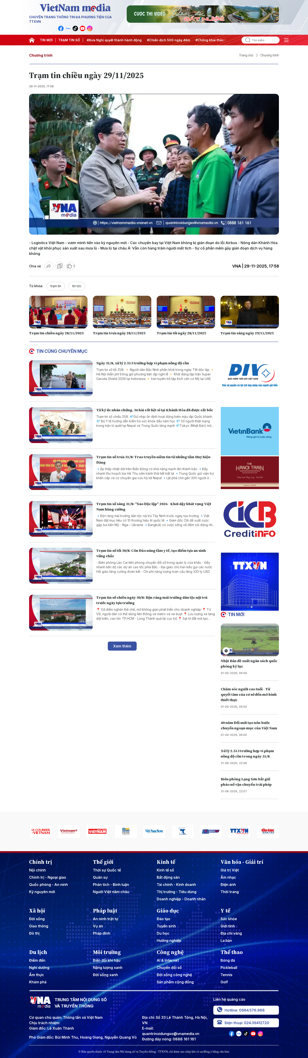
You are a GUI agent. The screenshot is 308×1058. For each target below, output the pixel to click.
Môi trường (107, 952)
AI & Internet (168, 960)
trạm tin (56, 286)
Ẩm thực (36, 975)
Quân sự (100, 877)
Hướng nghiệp (169, 940)
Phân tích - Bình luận (111, 884)
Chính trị (40, 862)
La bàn (226, 940)
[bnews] (97, 831)
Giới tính (228, 926)
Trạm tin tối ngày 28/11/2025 (181, 332)
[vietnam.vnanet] (68, 831)
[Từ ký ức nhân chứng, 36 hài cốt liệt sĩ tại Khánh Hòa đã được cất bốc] (61, 425)
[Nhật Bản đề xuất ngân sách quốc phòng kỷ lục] (250, 640)
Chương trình (41, 55)
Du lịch (38, 952)
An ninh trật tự (105, 919)
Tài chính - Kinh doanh (176, 884)
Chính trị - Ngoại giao (47, 877)
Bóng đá (228, 960)
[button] (248, 607)
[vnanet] (210, 831)
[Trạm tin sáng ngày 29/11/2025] (250, 312)
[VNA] (61, 28)
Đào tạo (163, 919)
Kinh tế (166, 862)
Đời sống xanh (105, 975)
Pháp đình (101, 933)
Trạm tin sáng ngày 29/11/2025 (247, 332)
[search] (246, 40)
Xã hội (37, 910)
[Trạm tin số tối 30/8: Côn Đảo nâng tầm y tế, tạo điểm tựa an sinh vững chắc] (61, 566)
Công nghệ (170, 952)
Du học (163, 933)
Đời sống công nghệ (174, 975)
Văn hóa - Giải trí (242, 862)
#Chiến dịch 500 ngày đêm (145, 40)
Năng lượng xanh (107, 967)
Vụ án (98, 926)
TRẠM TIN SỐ (69, 40)
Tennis (226, 975)
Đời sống (37, 919)
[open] (286, 40)
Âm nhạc (228, 877)
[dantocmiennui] (154, 831)
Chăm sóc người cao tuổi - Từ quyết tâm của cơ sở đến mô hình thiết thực (249, 694)
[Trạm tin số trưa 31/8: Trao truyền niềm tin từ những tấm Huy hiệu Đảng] (61, 472)
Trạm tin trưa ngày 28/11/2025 (119, 332)
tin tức (76, 286)
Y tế (225, 910)
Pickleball (229, 967)
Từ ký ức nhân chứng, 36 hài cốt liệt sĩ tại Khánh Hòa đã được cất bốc (154, 409)
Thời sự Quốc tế (107, 870)
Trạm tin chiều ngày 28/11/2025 (56, 332)
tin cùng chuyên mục (61, 351)
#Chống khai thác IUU (190, 40)
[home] (31, 40)
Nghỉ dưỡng (39, 967)
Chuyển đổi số (169, 967)
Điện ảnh (228, 884)
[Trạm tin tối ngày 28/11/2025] (186, 312)
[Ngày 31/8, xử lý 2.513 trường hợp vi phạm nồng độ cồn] (61, 378)
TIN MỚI (46, 40)
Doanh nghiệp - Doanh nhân (181, 899)
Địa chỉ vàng (231, 933)
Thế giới (103, 862)
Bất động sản (168, 877)
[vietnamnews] (125, 831)
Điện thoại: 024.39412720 (247, 1023)
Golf (224, 982)
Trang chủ (246, 55)
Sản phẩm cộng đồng (175, 982)
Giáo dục (168, 910)
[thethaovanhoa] (267, 831)
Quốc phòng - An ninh (48, 884)
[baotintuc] (239, 831)
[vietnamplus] (40, 831)
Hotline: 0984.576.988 (245, 1010)
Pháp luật (105, 910)
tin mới (236, 614)
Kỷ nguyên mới (42, 891)
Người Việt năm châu (111, 891)
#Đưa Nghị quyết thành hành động (91, 40)
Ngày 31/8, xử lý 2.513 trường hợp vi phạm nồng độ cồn (142, 362)
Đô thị (34, 933)
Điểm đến (37, 960)
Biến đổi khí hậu (106, 960)
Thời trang (230, 891)
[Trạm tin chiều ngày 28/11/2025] (58, 312)
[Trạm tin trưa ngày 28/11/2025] (122, 312)
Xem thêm (122, 646)
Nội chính (37, 870)
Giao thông (38, 926)
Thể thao (232, 952)
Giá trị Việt (230, 870)
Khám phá (37, 982)
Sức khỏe (229, 919)
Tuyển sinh (166, 926)
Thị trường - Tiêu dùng (176, 891)
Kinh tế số (165, 870)
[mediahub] (182, 831)
